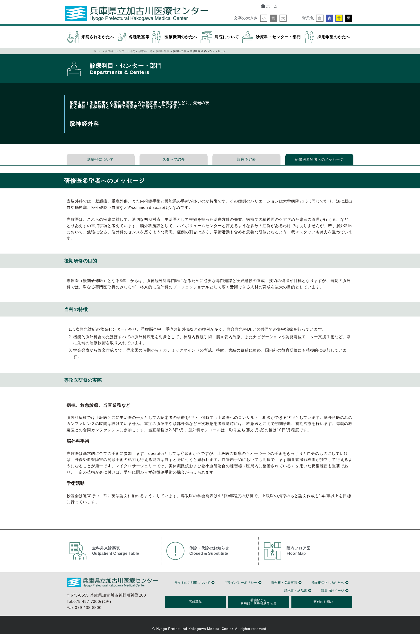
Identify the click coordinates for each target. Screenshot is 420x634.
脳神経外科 (162, 51)
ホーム (97, 51)
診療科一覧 (145, 51)
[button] (263, 18)
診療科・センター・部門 (120, 51)
